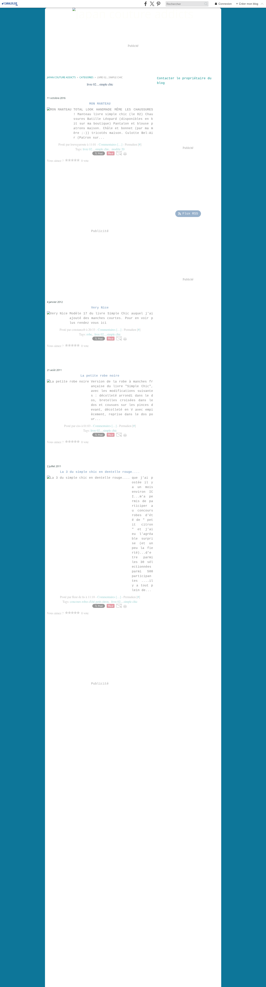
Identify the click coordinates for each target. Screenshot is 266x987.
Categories (86, 77)
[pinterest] (158, 4)
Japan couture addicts (61, 77)
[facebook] (145, 4)
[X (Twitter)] (152, 4)
